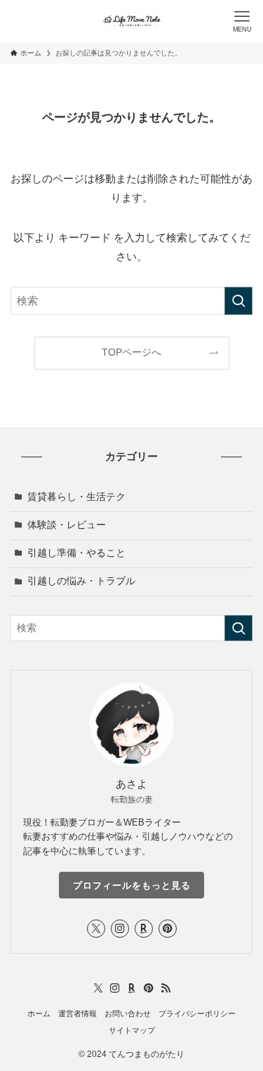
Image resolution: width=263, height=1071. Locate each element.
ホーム (38, 1013)
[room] (144, 929)
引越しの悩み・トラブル (81, 581)
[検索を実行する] (238, 301)
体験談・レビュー (66, 525)
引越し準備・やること (76, 553)
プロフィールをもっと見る (132, 885)
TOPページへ (131, 352)
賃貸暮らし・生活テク (76, 497)
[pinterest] (168, 929)
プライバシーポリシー (197, 1013)
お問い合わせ (127, 1013)
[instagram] (120, 929)
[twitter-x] (96, 929)
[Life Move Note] (131, 21)
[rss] (165, 988)
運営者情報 (77, 1013)
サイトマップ (132, 1030)
